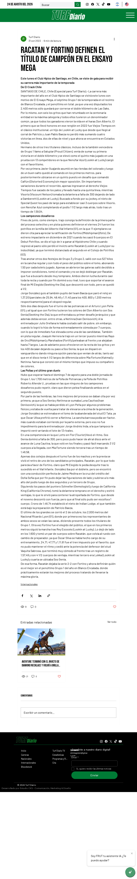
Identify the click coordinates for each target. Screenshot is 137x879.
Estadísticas (58, 755)
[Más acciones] (114, 39)
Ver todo (111, 621)
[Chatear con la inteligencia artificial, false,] (130, 872)
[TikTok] (103, 4)
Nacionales (26, 758)
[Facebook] (92, 4)
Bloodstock (26, 767)
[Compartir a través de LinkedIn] (40, 595)
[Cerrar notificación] (131, 853)
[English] (126, 4)
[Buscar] (78, 4)
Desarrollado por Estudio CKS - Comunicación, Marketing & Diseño (36, 788)
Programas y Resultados (60, 758)
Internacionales (29, 584)
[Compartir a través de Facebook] (22, 595)
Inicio (23, 750)
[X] (98, 4)
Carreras (25, 755)
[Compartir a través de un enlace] (48, 595)
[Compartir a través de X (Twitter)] (31, 595)
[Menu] (130, 15)
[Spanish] (117, 4)
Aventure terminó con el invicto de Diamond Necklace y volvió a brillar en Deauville (41, 663)
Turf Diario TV (58, 750)
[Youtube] (108, 4)
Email (74, 758)
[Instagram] (87, 4)
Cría (54, 762)
